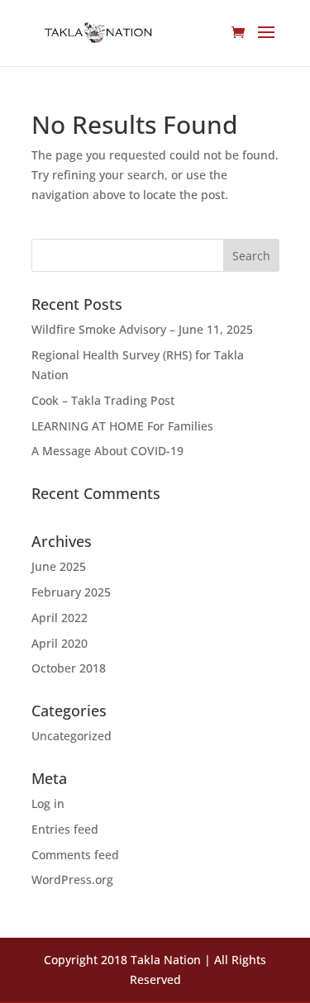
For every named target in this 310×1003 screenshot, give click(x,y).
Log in (47, 803)
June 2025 (58, 566)
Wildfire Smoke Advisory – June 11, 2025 (142, 329)
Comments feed (75, 855)
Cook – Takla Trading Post (102, 400)
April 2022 (59, 617)
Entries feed (64, 829)
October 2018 (68, 668)
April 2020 (59, 643)
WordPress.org (72, 879)
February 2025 (71, 592)
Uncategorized (71, 736)
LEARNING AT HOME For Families (122, 426)
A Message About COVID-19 (107, 451)
